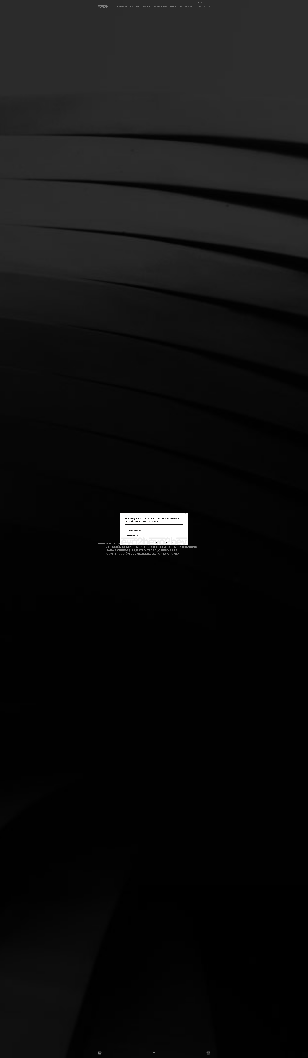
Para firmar (131, 535)
